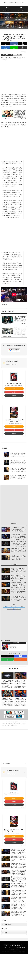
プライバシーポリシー (21, 947)
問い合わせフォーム (14, 949)
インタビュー (9, 54)
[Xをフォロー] (9, 647)
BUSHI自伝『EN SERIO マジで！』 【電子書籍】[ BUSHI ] (14, 420)
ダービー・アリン (18, 54)
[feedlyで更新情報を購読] (13, 647)
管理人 (10, 644)
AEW (4, 54)
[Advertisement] (14, 77)
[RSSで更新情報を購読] (15, 647)
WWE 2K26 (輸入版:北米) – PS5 (14, 383)
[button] (22, 47)
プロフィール (7, 947)
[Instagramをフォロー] (11, 647)
